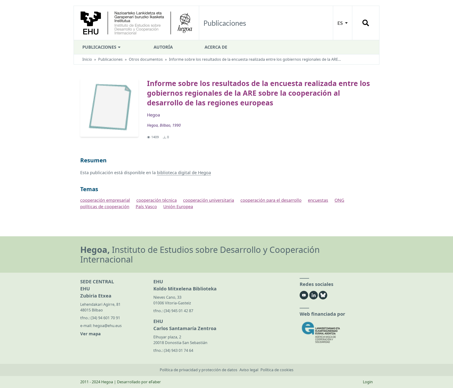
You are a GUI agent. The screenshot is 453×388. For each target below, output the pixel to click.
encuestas (318, 200)
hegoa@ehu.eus (107, 325)
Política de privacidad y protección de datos (198, 369)
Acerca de (216, 47)
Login (368, 381)
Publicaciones (99, 47)
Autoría (163, 47)
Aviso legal (248, 369)
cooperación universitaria (208, 200)
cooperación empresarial (105, 200)
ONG (339, 200)
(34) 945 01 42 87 (178, 310)
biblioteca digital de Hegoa (184, 172)
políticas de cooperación (104, 206)
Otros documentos (146, 59)
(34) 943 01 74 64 (178, 350)
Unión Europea (178, 206)
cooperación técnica (156, 200)
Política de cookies (277, 369)
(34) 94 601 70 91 (105, 317)
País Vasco (146, 206)
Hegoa (153, 115)
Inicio (87, 59)
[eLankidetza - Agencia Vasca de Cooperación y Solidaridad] (336, 332)
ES (340, 23)
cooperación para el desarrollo (271, 200)
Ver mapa (90, 333)
